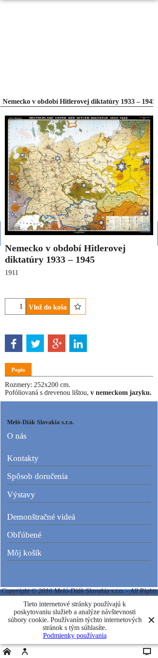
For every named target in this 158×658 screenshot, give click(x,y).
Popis (18, 369)
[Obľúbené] (78, 306)
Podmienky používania (75, 635)
